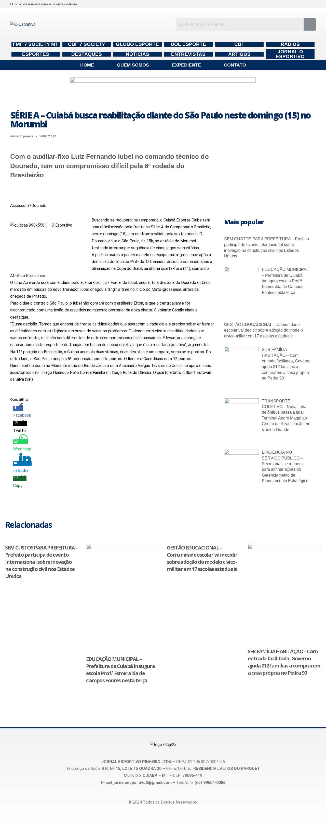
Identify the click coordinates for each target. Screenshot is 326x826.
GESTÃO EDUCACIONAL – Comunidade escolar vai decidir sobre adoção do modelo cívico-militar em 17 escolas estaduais (263, 330)
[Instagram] (289, 4)
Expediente (186, 65)
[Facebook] (299, 4)
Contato (235, 65)
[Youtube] (310, 4)
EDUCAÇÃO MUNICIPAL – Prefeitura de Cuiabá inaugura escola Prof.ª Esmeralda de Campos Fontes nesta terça (285, 281)
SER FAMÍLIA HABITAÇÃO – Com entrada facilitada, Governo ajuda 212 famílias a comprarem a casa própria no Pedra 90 (284, 662)
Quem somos (133, 65)
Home (87, 65)
